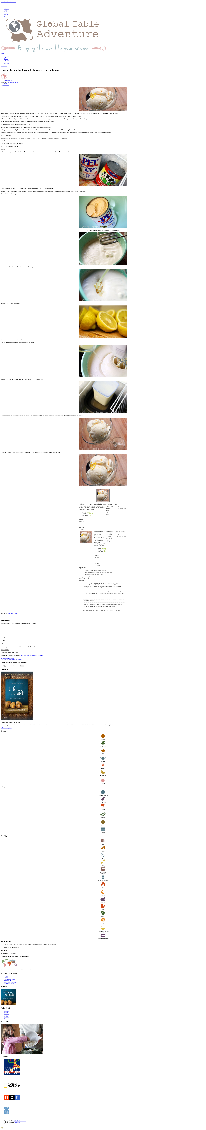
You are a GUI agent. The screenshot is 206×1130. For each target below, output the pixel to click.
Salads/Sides (103, 746)
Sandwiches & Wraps (103, 938)
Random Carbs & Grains (103, 931)
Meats (103, 909)
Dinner (103, 761)
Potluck (103, 832)
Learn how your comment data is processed (32, 655)
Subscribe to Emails (9, 983)
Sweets (88, 512)
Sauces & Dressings (103, 880)
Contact (6, 977)
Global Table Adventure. (20, 1121)
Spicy (103, 887)
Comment (3, 635)
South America (8, 80)
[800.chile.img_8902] (103, 501)
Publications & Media (9, 979)
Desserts (103, 783)
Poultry (103, 902)
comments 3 (4, 83)
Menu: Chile (7, 658)
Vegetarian (90, 513)
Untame (10, 1123)
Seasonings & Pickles (103, 872)
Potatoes (103, 851)
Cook (5, 57)
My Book (6, 63)
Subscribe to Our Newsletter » (8, 2)
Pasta (103, 865)
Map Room (7, 61)
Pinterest (6, 10)
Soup (103, 753)
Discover (6, 59)
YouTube (6, 14)
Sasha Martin (5, 85)
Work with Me (7, 980)
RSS (5, 16)
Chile (2, 80)
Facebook (6, 11)
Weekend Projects (103, 795)
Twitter (5, 13)
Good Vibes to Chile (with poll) (11, 659)
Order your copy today (6, 728)
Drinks (103, 768)
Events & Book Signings (10, 982)
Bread (103, 844)
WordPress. (17, 1122)
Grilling (103, 809)
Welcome (6, 56)
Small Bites (103, 775)
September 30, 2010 (13, 82)
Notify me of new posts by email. (10, 652)
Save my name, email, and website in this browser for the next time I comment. (23, 646)
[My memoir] (17, 719)
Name (3, 637)
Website (3, 643)
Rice (103, 858)
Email (3, 640)
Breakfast (103, 739)
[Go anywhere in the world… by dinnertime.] (9, 967)
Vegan (103, 825)
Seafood (103, 895)
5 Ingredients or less (103, 818)
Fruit (90, 515)
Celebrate (6, 60)
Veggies (103, 916)
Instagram (6, 9)
